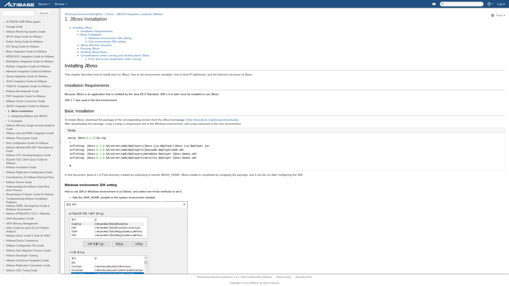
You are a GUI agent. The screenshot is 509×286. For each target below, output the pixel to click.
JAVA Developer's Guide (20, 218)
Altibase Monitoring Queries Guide (25, 31)
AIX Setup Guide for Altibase (22, 46)
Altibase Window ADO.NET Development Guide (29, 149)
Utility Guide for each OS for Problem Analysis (27, 230)
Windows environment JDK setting (109, 38)
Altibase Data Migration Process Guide (28, 250)
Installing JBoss (82, 27)
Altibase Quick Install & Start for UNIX (28, 235)
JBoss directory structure (96, 45)
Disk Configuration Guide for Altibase (27, 143)
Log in (501, 4)
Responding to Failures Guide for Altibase (30, 194)
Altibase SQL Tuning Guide (21, 270)
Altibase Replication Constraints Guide (28, 265)
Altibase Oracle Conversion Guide (25, 101)
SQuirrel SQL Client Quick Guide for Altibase (27, 161)
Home (109, 14)
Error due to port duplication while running (114, 59)
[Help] (490, 4)
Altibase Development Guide (22, 91)
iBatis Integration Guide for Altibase (26, 51)
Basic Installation (91, 34)
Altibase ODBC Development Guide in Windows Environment (28, 208)
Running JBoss (90, 48)
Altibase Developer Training (22, 255)
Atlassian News (303, 277)
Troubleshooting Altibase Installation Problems (27, 200)
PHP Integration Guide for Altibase (26, 96)
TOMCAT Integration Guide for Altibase (28, 86)
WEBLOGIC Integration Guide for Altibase (30, 56)
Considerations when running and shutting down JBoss (115, 55)
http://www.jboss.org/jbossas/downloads (212, 119)
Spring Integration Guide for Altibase (27, 76)
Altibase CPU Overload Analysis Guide (28, 155)
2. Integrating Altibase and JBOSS (28, 116)
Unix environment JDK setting (107, 41)
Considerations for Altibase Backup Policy (30, 177)
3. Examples (15, 121)
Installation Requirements (97, 31)
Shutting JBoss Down (94, 52)
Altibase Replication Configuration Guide (29, 172)
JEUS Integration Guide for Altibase (26, 81)
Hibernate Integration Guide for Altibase (28, 71)
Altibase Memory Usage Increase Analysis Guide (30, 127)
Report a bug (284, 277)
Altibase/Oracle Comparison (22, 240)
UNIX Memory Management (22, 223)
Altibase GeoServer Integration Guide (27, 260)
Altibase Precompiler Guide (21, 138)
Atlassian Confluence (221, 277)
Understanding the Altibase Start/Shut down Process (27, 188)
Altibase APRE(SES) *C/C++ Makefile (28, 213)
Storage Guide (14, 26)
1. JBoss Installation (20, 111)
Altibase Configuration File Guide (25, 245)
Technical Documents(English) (84, 14)
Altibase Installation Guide (21, 167)
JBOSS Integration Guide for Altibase (27, 106)
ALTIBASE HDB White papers (23, 21)
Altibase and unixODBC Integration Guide (30, 133)
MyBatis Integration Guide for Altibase (28, 66)
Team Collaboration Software (256, 277)
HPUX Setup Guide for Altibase (24, 36)
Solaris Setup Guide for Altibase (24, 41)
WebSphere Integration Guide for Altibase (29, 61)
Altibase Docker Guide (19, 182)
